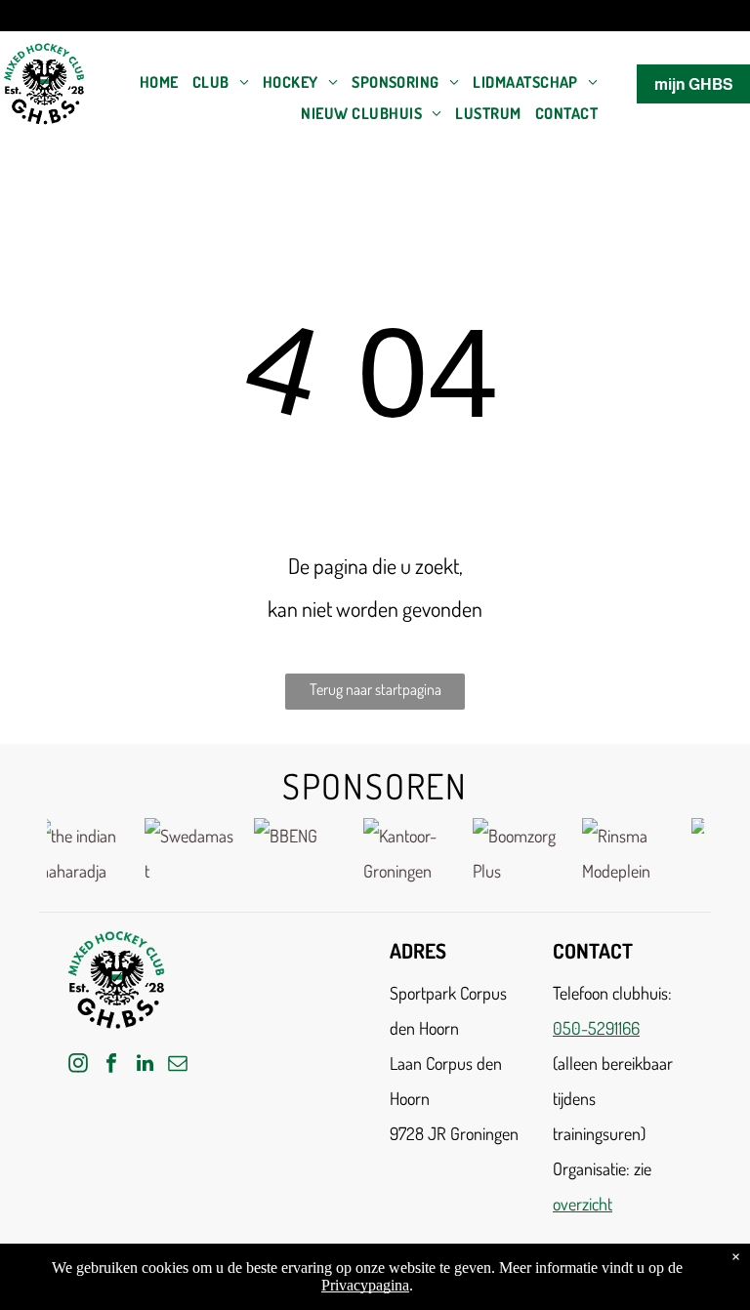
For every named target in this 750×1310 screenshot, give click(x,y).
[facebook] (111, 1065)
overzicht (582, 1203)
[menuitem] (159, 82)
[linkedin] (144, 1065)
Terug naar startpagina (375, 689)
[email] (177, 1065)
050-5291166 (596, 1028)
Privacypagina (365, 1285)
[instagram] (78, 1065)
